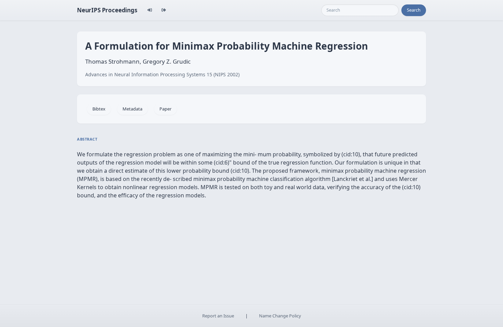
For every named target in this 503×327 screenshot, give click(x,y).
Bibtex (98, 109)
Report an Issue (218, 316)
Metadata (132, 109)
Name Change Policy (280, 316)
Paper (165, 109)
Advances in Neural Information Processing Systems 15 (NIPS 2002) (162, 74)
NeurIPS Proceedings (107, 10)
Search (414, 10)
